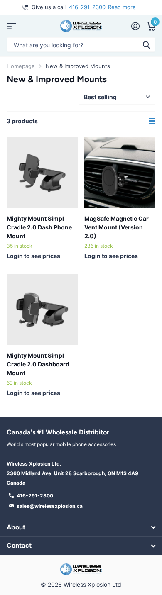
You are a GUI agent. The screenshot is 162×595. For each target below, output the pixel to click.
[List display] (152, 121)
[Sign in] (135, 26)
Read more (122, 7)
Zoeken (146, 44)
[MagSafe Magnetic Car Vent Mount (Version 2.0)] (119, 172)
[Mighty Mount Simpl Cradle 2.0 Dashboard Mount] (42, 309)
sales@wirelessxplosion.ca (50, 506)
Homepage (21, 66)
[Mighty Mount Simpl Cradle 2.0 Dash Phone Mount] (42, 172)
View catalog (11, 25)
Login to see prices (33, 255)
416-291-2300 (87, 7)
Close (81, 527)
